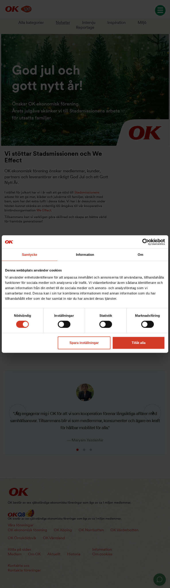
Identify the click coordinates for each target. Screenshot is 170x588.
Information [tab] (85, 254)
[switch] (64, 324)
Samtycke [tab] (29, 254)
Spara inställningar (84, 343)
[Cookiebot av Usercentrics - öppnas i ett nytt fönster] (145, 242)
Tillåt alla (138, 343)
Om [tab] (140, 254)
